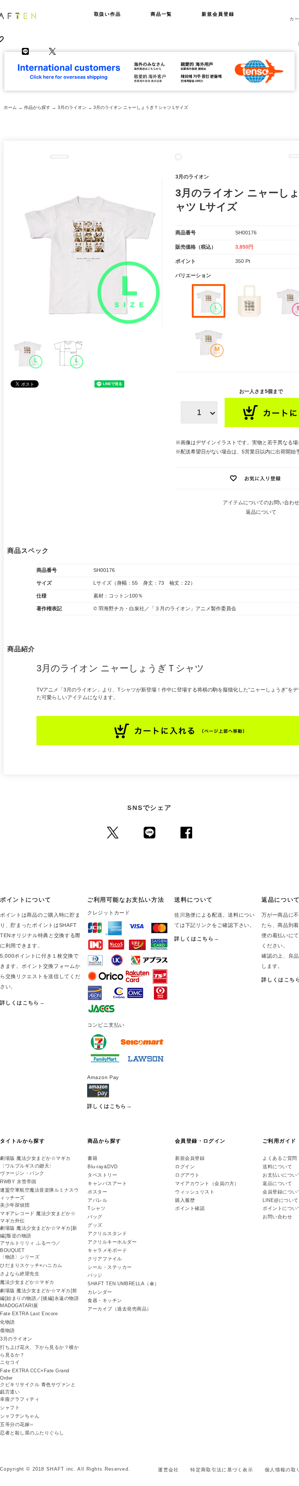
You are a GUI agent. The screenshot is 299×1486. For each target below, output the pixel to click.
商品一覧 (161, 14)
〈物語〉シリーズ (19, 1257)
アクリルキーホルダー (112, 1242)
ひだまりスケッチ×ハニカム (31, 1265)
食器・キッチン (105, 1300)
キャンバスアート (107, 1183)
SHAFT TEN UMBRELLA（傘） (123, 1283)
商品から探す (104, 1141)
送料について (277, 1166)
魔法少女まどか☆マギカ (27, 1282)
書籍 (92, 1158)
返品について (261, 512)
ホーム (10, 107)
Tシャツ (96, 1208)
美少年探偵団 (15, 1205)
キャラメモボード (107, 1250)
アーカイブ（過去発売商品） (120, 1309)
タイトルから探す (22, 1141)
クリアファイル (105, 1258)
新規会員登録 (218, 14)
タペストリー (102, 1175)
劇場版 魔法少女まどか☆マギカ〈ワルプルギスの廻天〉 (35, 1162)
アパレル (97, 1200)
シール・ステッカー (110, 1267)
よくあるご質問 (280, 1158)
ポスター (97, 1192)
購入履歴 (185, 1200)
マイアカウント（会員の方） (207, 1183)
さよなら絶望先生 (19, 1273)
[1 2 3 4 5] (199, 412)
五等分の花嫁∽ (17, 1424)
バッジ (95, 1275)
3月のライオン (72, 107)
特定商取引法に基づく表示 (221, 1469)
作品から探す (37, 107)
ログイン (185, 1166)
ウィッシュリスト (194, 1192)
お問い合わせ (277, 1216)
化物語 (7, 1322)
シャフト (10, 1407)
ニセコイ (10, 1362)
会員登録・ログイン (200, 1141)
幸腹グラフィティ (19, 1399)
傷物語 (7, 1330)
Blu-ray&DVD (103, 1166)
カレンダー (100, 1292)
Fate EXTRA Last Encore (29, 1313)
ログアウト (187, 1175)
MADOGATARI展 (19, 1305)
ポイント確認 (190, 1208)
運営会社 (168, 1469)
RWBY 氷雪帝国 (18, 1181)
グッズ (95, 1225)
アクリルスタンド (107, 1233)
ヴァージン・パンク (22, 1173)
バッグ (95, 1216)
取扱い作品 (107, 14)
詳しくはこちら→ (22, 1003)
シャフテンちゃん (19, 1416)
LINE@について (281, 1200)
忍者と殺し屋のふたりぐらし (32, 1433)
